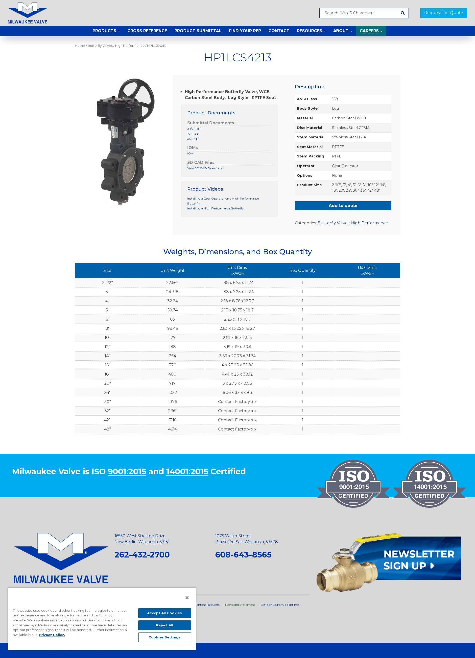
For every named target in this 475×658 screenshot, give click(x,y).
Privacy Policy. (52, 635)
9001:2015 (127, 471)
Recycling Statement (240, 605)
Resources (310, 30)
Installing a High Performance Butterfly (215, 208)
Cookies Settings (165, 637)
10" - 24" (193, 133)
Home (80, 46)
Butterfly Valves (100, 46)
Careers (370, 30)
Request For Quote (443, 12)
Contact (278, 30)
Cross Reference (147, 30)
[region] (102, 619)
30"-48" (193, 138)
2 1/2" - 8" (194, 128)
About (341, 30)
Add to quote (343, 205)
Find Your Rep (245, 30)
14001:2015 (187, 471)
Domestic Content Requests (199, 605)
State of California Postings (280, 605)
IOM (190, 153)
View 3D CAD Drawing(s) (205, 168)
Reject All (164, 625)
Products (105, 30)
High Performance (130, 46)
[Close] (187, 597)
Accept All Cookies (164, 613)
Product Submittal (197, 30)
